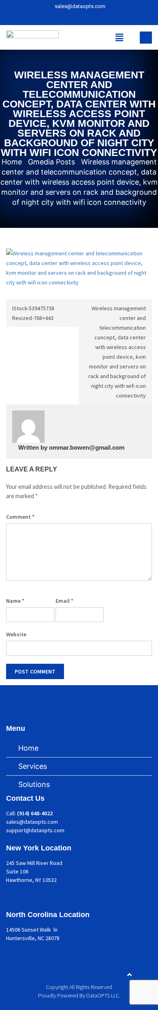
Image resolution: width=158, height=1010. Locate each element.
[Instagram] (94, 17)
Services (32, 766)
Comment (20, 516)
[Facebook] (68, 17)
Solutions (34, 784)
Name (15, 600)
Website (16, 634)
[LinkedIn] (81, 17)
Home (28, 748)
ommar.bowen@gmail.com (86, 447)
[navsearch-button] (146, 38)
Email (64, 600)
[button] (119, 37)
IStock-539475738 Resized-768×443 (33, 313)
